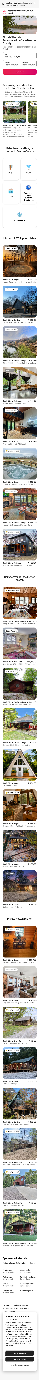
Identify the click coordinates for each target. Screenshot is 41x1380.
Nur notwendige (20, 1359)
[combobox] (20, 56)
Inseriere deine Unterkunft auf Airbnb (20, 12)
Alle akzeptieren (20, 1353)
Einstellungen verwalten (20, 1365)
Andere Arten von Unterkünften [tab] (14, 1263)
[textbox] (11, 64)
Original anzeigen (19, 5)
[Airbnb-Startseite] (4, 12)
